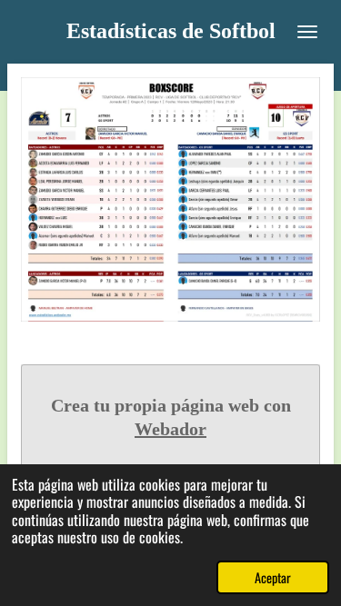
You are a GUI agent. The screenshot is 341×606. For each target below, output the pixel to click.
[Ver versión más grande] (170, 199)
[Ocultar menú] (307, 32)
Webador (170, 429)
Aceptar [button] (273, 577)
